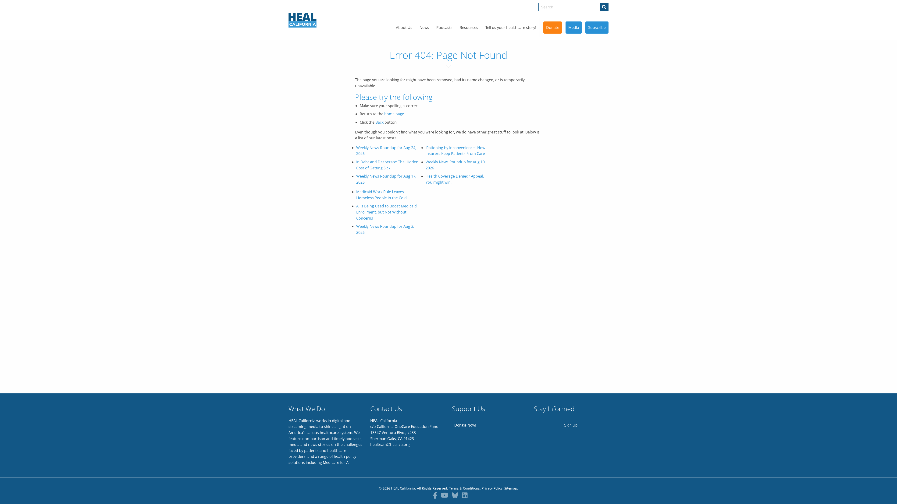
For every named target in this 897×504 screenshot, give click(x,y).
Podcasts (444, 27)
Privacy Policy (492, 488)
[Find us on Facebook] (435, 495)
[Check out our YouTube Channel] (444, 495)
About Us (404, 27)
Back (379, 122)
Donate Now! (465, 425)
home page (394, 113)
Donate (552, 27)
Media (573, 27)
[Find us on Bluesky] (455, 495)
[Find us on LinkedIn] (465, 495)
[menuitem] (404, 27)
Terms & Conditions (464, 488)
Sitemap (510, 488)
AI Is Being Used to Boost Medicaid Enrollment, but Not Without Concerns (386, 211)
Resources (469, 27)
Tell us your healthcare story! (510, 27)
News (424, 27)
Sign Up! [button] (571, 425)
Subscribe (597, 27)
